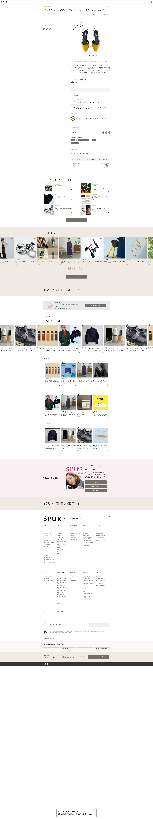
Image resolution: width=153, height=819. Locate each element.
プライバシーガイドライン (63, 663)
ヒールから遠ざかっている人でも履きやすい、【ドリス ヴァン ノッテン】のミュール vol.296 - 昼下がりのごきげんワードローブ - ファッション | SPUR (91, 101)
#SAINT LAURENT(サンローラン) (83, 139)
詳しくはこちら (90, 814)
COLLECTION (117, 2)
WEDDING (124, 2)
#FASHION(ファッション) (75, 142)
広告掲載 (56, 663)
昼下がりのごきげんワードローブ (84, 159)
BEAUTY (83, 2)
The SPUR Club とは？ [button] (95, 305)
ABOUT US (51, 663)
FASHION (77, 2)
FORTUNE (130, 2)
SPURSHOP (77, 663)
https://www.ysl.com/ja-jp (77, 81)
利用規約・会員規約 (71, 663)
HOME (73, 159)
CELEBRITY (110, 2)
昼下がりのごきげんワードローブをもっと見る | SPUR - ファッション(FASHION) (91, 118)
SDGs (141, 2)
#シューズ (94, 139)
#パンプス (72, 139)
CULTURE (104, 2)
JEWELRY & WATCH (90, 2)
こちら (70, 632)
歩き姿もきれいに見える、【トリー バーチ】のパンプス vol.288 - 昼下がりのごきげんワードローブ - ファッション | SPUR (91, 107)
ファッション (76, 159)
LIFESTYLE (98, 2)
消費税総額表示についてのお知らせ (49, 638)
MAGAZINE (136, 2)
